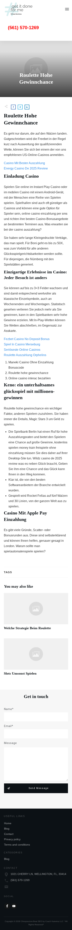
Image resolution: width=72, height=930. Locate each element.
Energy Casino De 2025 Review (26, 168)
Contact (8, 833)
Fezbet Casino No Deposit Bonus (27, 339)
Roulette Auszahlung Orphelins (25, 355)
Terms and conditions (17, 844)
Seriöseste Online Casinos (22, 349)
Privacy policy (12, 839)
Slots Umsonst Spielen (36, 659)
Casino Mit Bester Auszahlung (24, 163)
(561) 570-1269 (20, 880)
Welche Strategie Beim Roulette (36, 613)
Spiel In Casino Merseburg (22, 344)
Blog (6, 828)
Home (7, 823)
